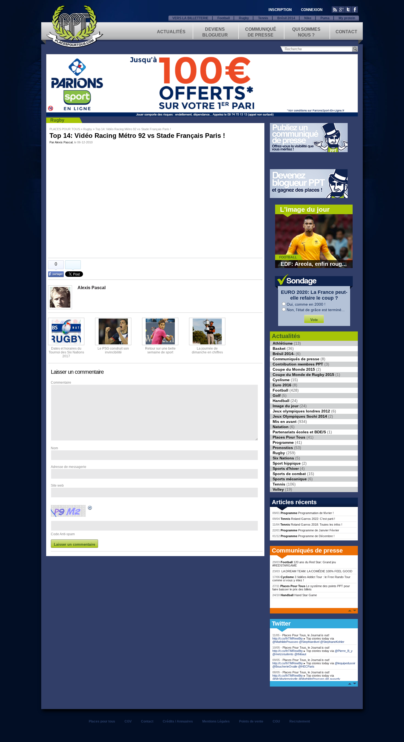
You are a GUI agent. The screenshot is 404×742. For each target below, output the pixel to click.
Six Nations (283, 458)
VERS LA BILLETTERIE (190, 18)
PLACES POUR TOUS (64, 129)
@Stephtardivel (309, 641)
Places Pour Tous (289, 437)
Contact (346, 31)
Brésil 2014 (286, 18)
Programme (283, 442)
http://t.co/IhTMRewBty (287, 638)
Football (223, 18)
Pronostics (283, 447)
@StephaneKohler (332, 641)
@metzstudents (283, 654)
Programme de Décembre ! (303, 536)
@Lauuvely (332, 678)
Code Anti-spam (63, 534)
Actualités (171, 31)
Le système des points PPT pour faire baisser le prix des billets (311, 587)
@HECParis (306, 666)
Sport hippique (287, 463)
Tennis (263, 18)
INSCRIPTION (280, 10)
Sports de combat (289, 474)
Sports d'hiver (286, 468)
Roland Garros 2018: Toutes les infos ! (307, 524)
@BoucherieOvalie (284, 666)
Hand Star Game (294, 595)
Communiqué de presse (260, 32)
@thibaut (300, 654)
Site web (57, 485)
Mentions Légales (216, 721)
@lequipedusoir (345, 663)
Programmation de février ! (303, 513)
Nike (307, 18)
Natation (281, 427)
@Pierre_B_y (344, 650)
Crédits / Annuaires (178, 721)
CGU (276, 721)
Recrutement (299, 721)
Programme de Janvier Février (305, 530)
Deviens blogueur (215, 32)
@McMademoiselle (285, 678)
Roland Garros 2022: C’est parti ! (303, 518)
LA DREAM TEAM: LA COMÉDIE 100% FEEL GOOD (312, 571)
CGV (128, 721)
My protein (347, 18)
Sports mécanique (290, 479)
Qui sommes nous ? (306, 32)
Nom (54, 448)
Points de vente (251, 721)
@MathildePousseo (285, 641)
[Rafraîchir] (90, 509)
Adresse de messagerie (68, 467)
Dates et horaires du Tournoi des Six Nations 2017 (66, 352)
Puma (325, 18)
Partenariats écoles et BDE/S (299, 432)
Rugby (244, 18)
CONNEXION (311, 10)
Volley (278, 489)
